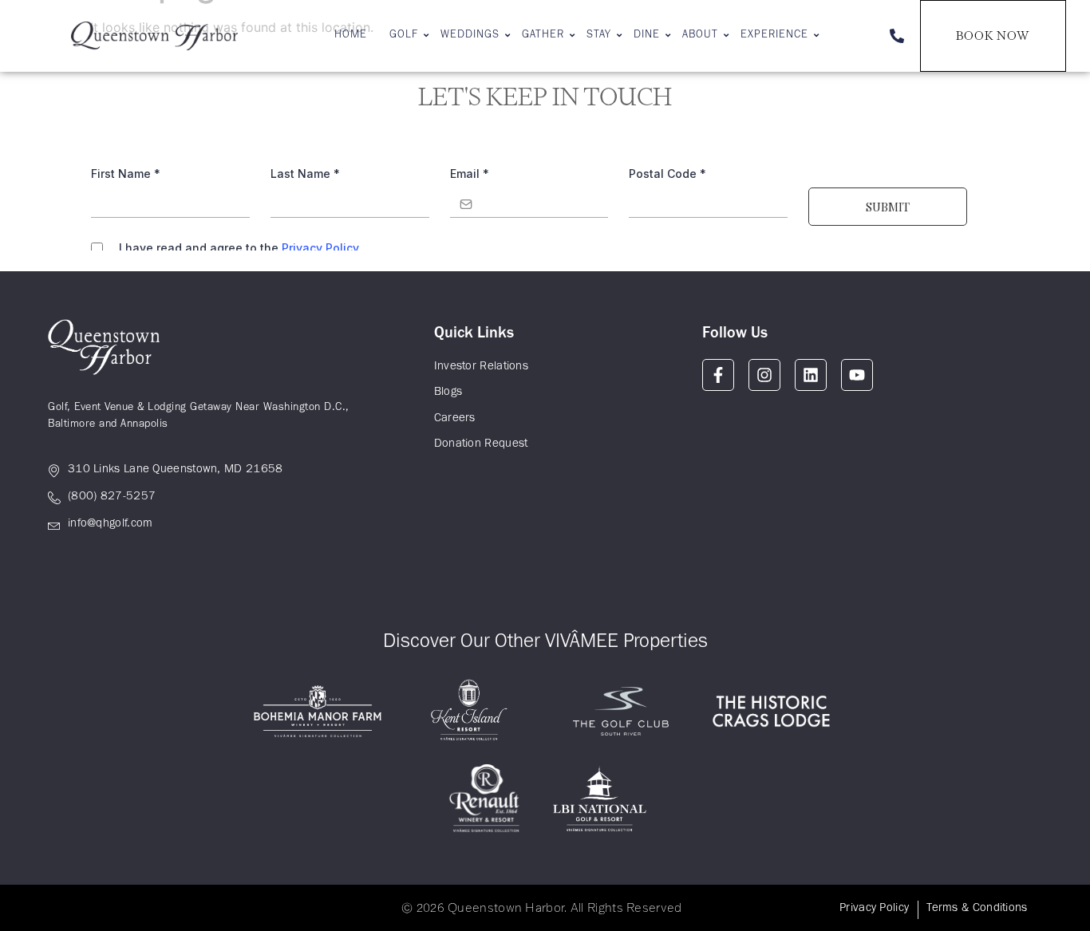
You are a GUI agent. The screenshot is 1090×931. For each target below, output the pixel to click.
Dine (647, 35)
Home (350, 35)
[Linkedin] (811, 375)
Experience (774, 35)
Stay (598, 35)
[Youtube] (857, 375)
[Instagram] (764, 375)
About (700, 35)
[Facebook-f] (718, 375)
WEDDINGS (470, 35)
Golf (403, 35)
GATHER (543, 35)
